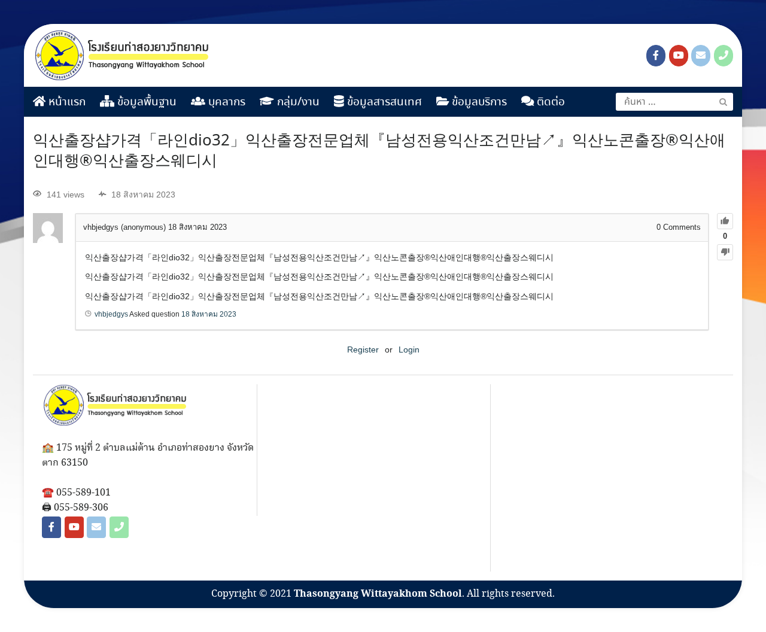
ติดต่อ (549, 102)
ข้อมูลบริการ (478, 102)
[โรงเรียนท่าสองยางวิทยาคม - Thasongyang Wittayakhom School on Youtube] (678, 55)
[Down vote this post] (725, 252)
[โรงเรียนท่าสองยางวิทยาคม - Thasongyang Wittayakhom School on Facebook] (655, 55)
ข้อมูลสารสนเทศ (383, 102)
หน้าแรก (65, 102)
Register (363, 349)
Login (409, 349)
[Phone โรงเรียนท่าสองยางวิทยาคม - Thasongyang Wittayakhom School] (723, 55)
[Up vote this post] (725, 221)
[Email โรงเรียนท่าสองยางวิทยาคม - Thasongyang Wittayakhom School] (700, 55)
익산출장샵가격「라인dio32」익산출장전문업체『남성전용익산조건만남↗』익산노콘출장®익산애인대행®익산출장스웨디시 (379, 151)
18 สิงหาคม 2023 (208, 314)
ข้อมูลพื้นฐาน (145, 102)
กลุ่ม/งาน (297, 102)
